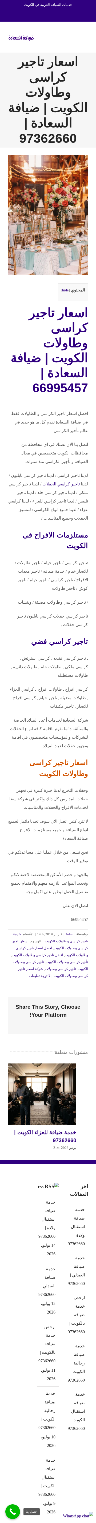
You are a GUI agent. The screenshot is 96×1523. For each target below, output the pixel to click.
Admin (70, 934)
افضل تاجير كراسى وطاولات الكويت (37, 955)
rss (40, 1186)
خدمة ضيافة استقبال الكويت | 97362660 (47, 1477)
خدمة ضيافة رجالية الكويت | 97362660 (47, 1410)
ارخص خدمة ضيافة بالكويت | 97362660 (47, 1343)
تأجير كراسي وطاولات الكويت (67, 962)
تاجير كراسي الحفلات (61, 484)
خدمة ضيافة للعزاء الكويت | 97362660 (36, 1094)
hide (65, 290)
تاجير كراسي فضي (59, 642)
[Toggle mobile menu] (86, 36)
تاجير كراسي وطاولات (60, 969)
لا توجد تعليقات (39, 976)
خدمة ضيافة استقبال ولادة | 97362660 (47, 1219)
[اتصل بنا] (12, 1511)
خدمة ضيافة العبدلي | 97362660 (47, 1282)
